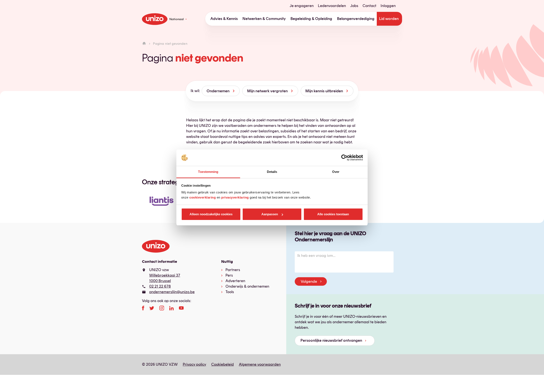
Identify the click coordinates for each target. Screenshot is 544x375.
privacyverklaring (235, 197)
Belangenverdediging (355, 18)
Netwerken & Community (264, 18)
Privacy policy (194, 364)
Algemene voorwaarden (260, 364)
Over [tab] (335, 172)
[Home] (144, 43)
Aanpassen (269, 214)
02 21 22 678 (160, 286)
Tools (229, 292)
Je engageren (302, 6)
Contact (369, 6)
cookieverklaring (202, 197)
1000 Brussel (160, 280)
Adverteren (235, 280)
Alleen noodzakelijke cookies (211, 214)
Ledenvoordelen (332, 6)
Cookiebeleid (222, 364)
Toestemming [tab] (208, 172)
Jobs (354, 6)
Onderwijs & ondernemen (247, 286)
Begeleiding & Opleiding (311, 18)
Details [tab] (272, 172)
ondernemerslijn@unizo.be (172, 292)
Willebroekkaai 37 (164, 275)
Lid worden (389, 18)
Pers (229, 275)
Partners (232, 269)
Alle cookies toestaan (333, 214)
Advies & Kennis (224, 18)
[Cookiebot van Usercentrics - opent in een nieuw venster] (344, 158)
